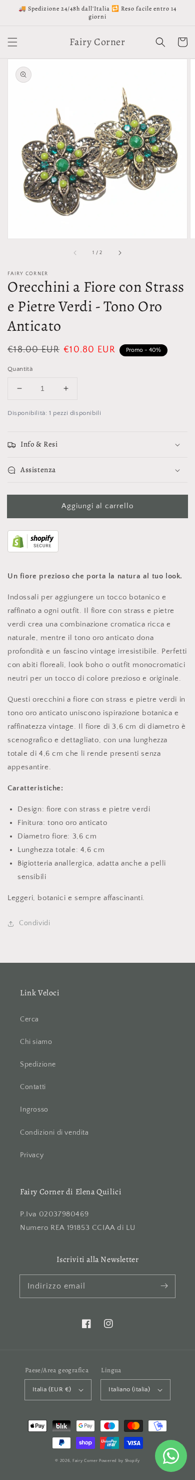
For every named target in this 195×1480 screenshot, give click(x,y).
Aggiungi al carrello (98, 506)
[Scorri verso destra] (119, 253)
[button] (13, 42)
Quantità (20, 368)
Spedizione (38, 1065)
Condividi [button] (34, 923)
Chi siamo (36, 1042)
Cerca (29, 1019)
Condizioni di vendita (54, 1133)
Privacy (32, 1155)
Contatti (33, 1087)
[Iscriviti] (164, 1286)
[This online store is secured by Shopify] (33, 550)
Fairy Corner (85, 1460)
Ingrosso (34, 1110)
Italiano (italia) (129, 1389)
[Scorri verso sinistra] (75, 253)
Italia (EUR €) (52, 1389)
